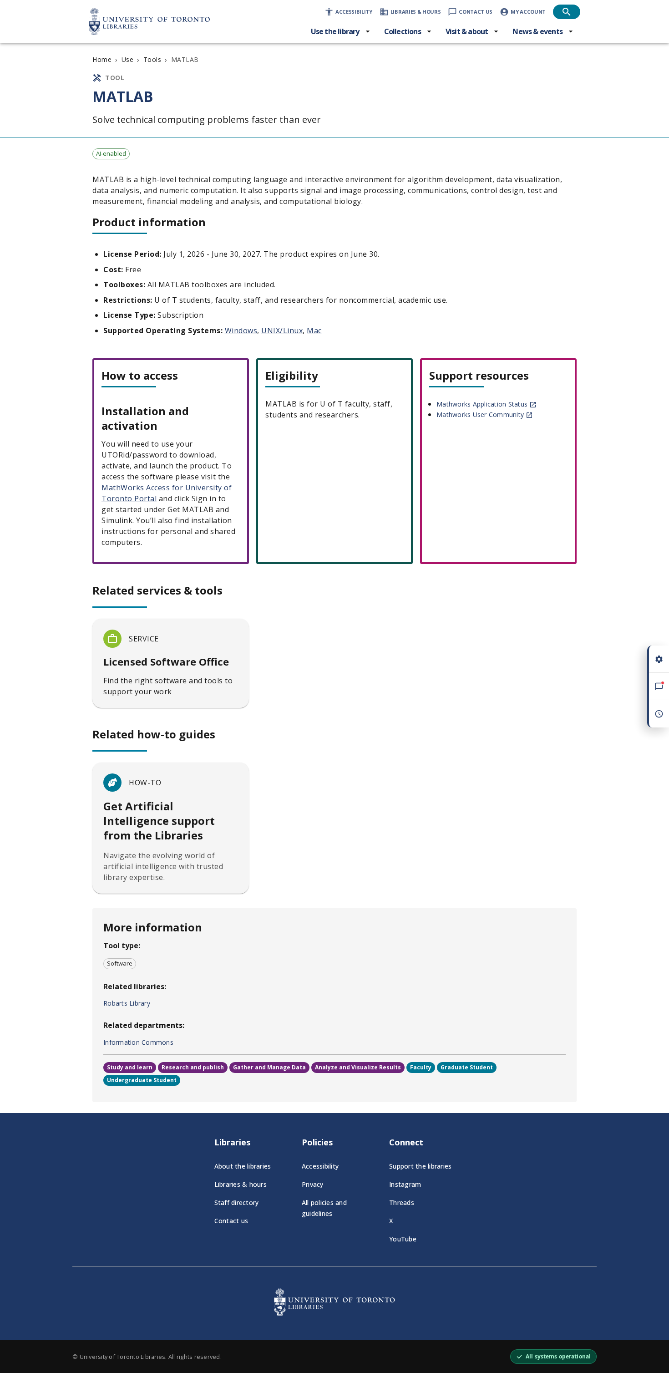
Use (128, 59)
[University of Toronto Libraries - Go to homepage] (334, 1313)
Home (102, 59)
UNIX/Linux (282, 330)
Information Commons (138, 1042)
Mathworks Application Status (481, 404)
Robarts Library (126, 1003)
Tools (152, 59)
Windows (241, 330)
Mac (314, 330)
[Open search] (566, 12)
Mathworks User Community (480, 414)
